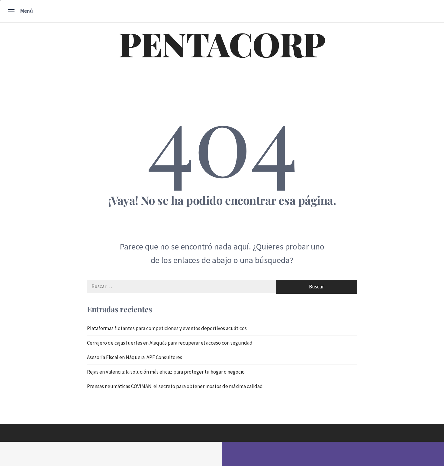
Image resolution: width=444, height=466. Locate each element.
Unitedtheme (196, 454)
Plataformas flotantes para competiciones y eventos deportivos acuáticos (167, 328)
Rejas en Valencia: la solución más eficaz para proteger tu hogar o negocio (166, 371)
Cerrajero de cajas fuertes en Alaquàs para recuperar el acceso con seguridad (170, 342)
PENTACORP (222, 43)
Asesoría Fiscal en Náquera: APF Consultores (134, 357)
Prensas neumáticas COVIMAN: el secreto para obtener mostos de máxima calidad (175, 386)
